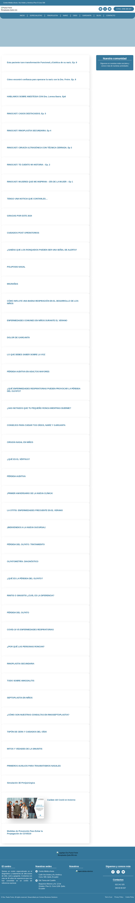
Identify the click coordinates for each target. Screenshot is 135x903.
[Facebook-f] (113, 872)
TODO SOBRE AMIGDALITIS (20, 680)
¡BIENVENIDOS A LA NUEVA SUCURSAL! (26, 527)
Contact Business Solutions (48, 897)
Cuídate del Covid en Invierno (61, 800)
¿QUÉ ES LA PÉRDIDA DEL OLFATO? (25, 578)
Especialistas (36, 15)
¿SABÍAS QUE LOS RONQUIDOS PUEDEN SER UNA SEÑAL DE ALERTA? (42, 250)
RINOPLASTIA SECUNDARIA (20, 663)
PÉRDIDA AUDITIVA (16, 476)
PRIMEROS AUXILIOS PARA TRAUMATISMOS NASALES (34, 766)
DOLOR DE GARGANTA (18, 337)
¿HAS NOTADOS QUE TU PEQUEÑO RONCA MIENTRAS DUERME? (39, 408)
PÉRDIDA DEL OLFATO (18, 612)
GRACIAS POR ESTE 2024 (19, 216)
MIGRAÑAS (12, 284)
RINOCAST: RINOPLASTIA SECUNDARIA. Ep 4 (29, 130)
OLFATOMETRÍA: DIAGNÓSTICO (22, 561)
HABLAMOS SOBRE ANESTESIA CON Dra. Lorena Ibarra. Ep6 (36, 96)
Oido (75, 15)
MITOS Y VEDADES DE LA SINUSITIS (24, 749)
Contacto (110, 15)
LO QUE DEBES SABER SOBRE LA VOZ (26, 354)
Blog (99, 15)
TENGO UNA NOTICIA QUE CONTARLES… (27, 199)
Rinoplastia (52, 15)
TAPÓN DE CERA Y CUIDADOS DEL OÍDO (27, 732)
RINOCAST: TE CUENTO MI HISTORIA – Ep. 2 (28, 164)
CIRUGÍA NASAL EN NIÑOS (20, 442)
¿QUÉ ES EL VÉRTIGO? (18, 459)
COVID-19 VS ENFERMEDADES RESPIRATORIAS (30, 629)
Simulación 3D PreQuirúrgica (21, 783)
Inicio (22, 15)
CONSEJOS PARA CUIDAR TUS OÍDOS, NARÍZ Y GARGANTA (36, 425)
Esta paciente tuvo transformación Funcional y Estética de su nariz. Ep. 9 (42, 62)
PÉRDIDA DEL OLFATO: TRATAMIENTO (26, 544)
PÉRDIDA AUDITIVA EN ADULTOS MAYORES (28, 371)
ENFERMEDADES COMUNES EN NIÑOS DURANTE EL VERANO (37, 320)
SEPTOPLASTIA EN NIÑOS (19, 698)
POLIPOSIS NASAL (16, 267)
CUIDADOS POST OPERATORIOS (23, 233)
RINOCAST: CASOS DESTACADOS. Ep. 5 (26, 113)
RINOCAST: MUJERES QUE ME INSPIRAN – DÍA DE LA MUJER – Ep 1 (40, 182)
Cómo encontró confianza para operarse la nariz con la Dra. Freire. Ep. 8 (41, 79)
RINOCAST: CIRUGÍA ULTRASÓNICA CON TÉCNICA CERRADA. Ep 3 (39, 147)
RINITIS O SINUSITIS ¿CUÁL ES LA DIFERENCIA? (30, 595)
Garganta (86, 15)
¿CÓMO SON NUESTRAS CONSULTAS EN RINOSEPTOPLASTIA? (38, 715)
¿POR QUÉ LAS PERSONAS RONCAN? (25, 646)
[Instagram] (105, 9)
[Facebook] (100, 9)
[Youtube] (109, 9)
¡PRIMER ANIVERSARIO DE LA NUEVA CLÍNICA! (30, 493)
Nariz (65, 15)
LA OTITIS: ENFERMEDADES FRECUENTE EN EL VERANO (35, 510)
